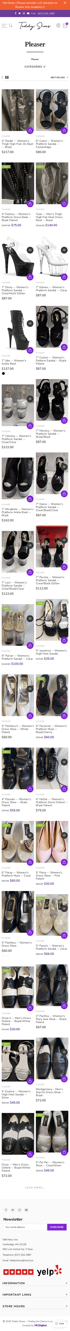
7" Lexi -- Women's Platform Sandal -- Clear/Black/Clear (14, 585)
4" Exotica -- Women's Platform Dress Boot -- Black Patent (16, 217)
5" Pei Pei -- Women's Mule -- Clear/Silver (50, 1164)
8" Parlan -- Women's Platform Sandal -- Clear (17, 657)
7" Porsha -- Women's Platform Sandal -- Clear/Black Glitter (50, 580)
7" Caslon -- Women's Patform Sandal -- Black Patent (51, 360)
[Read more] (64, 203)
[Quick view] (30, 103)
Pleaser (6, 136)
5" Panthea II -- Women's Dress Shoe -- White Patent (18, 729)
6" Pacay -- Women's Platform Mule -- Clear (16, 874)
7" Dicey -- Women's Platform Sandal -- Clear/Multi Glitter (15, 290)
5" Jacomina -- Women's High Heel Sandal (51, 652)
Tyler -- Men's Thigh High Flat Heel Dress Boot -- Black (49, 217)
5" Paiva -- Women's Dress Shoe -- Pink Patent (49, 875)
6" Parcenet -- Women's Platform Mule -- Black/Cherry (51, 729)
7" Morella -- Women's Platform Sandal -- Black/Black (50, 433)
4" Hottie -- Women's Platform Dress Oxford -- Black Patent (52, 802)
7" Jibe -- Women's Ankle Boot (14, 362)
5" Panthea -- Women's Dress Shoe (17, 944)
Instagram (19, 1210)
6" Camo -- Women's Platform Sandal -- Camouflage (49, 144)
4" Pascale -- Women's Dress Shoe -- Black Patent (16, 802)
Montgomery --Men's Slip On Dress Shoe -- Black (50, 1092)
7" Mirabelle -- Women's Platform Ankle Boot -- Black (18, 512)
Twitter (12, 1210)
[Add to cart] (30, 277)
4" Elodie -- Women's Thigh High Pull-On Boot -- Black (17, 144)
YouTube (26, 1210)
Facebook (5, 1210)
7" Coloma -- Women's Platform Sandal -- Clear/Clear (16, 439)
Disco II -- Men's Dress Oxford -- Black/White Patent (16, 1021)
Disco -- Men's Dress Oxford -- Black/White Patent (16, 1167)
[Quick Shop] (30, 130)
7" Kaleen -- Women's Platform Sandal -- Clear (51, 289)
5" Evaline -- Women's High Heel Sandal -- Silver (16, 1094)
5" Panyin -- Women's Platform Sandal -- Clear (51, 947)
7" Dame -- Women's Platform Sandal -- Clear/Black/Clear (49, 507)
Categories (33, 66)
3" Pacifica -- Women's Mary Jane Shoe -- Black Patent (51, 1019)
